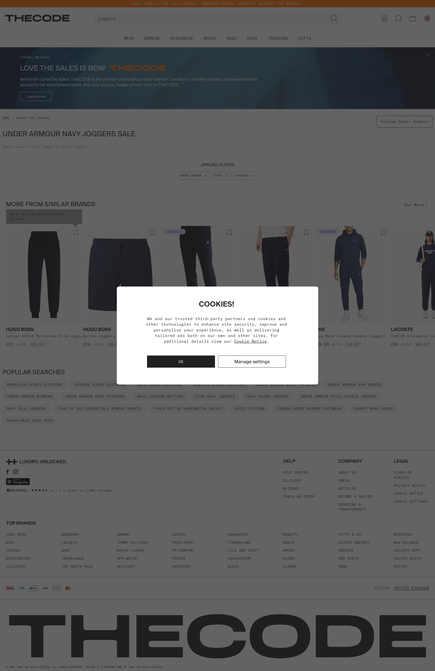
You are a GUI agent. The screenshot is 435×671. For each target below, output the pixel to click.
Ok (181, 361)
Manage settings (252, 361)
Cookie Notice (250, 341)
